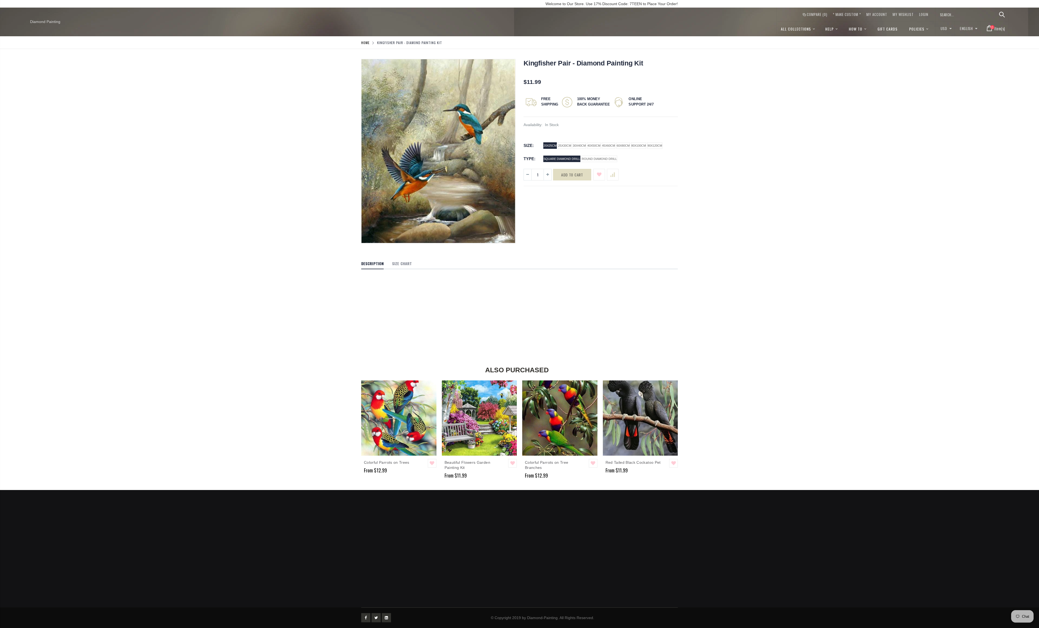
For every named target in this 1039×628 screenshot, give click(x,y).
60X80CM (623, 145)
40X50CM (593, 145)
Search (1002, 14)
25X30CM (564, 145)
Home (365, 42)
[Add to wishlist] (599, 174)
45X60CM (608, 145)
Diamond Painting (45, 22)
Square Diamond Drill (562, 158)
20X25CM (550, 145)
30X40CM (579, 145)
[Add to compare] (613, 174)
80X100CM (638, 145)
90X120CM (654, 145)
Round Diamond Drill (599, 158)
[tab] (372, 263)
